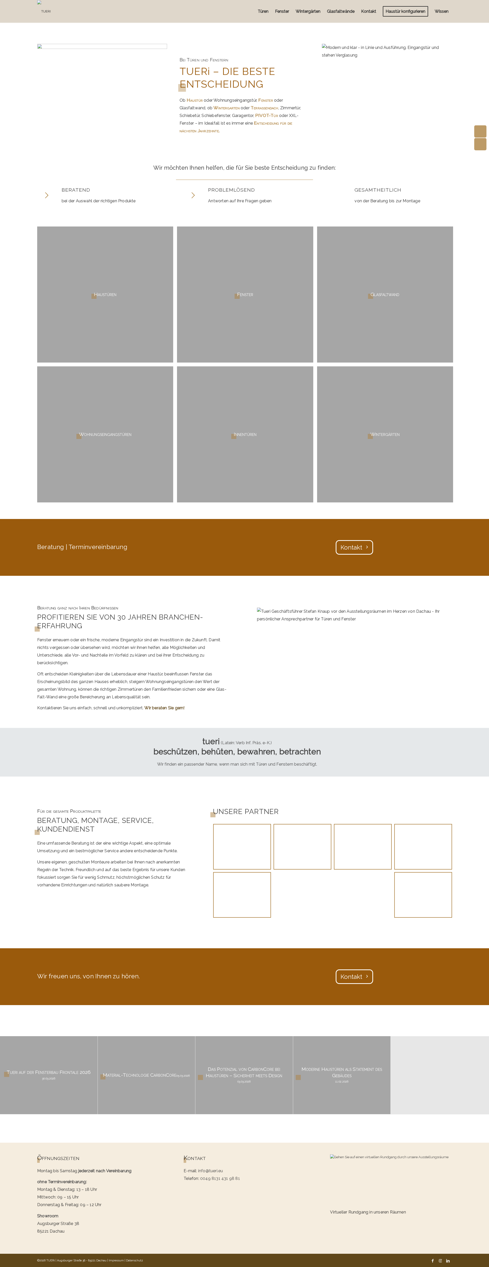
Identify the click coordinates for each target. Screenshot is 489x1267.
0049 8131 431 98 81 (220, 1178)
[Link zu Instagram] (440, 1260)
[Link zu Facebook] (433, 1260)
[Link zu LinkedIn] (448, 1260)
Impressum (116, 1260)
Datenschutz (134, 1260)
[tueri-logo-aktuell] (44, 11)
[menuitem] (263, 11)
